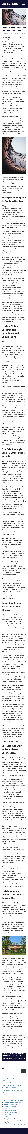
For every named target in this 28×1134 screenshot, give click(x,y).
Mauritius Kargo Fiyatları (11, 1113)
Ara (3, 1068)
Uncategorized (21, 33)
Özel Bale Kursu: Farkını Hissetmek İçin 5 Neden (14, 1059)
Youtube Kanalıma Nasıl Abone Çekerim (15, 1125)
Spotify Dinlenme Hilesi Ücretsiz (12, 1119)
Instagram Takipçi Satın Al (11, 1104)
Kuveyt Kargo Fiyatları (10, 1106)
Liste (5, 1108)
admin (14, 33)
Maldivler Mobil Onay (10, 1110)
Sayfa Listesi (7, 1114)
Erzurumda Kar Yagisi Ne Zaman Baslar (13, 1083)
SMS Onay (7, 1117)
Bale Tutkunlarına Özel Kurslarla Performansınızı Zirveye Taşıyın (13, 1054)
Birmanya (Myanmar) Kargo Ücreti (13, 1100)
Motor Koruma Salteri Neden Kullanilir (12, 1095)
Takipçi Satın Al (8, 1123)
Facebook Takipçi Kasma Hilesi (12, 1102)
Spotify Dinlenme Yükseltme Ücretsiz (14, 1121)
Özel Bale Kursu (10, 3)
